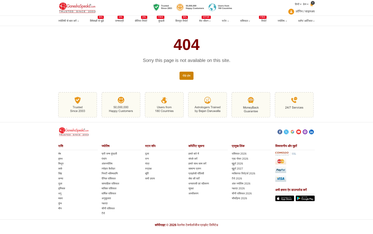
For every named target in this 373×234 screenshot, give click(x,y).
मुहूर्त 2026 (237, 163)
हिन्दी (297, 4)
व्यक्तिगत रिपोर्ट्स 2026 (243, 173)
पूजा (147, 153)
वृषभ (60, 158)
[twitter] (286, 132)
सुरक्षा (191, 188)
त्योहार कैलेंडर (108, 168)
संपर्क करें (192, 158)
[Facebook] (279, 132)
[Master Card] (295, 162)
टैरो (103, 213)
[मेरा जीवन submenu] (210, 21)
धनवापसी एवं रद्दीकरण (198, 183)
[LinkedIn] (311, 132)
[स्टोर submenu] (228, 21)
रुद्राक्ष (148, 168)
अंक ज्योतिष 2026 (241, 183)
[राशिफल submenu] (249, 21)
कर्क (60, 168)
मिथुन (61, 163)
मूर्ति (147, 173)
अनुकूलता (106, 198)
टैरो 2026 (237, 178)
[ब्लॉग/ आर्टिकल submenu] (314, 21)
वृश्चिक (61, 188)
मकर (60, 198)
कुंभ (60, 203)
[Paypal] (295, 170)
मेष (59, 153)
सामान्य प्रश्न (194, 168)
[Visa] (295, 179)
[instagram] (305, 132)
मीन (60, 208)
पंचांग (104, 158)
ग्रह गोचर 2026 (240, 158)
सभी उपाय (150, 178)
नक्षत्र (105, 203)
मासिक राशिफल (109, 188)
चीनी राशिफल (108, 208)
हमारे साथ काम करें (197, 163)
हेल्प (304, 4)
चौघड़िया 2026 (239, 198)
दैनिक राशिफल (109, 178)
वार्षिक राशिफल (109, 193)
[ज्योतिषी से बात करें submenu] (78, 21)
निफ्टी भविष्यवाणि (110, 173)
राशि (60, 146)
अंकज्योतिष (107, 163)
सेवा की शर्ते (194, 178)
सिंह (60, 173)
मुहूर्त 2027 (237, 168)
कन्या (60, 178)
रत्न (147, 158)
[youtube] (298, 132)
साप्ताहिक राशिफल (110, 183)
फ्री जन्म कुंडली (109, 153)
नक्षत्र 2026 (238, 188)
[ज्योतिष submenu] (286, 21)
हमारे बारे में (193, 153)
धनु (59, 193)
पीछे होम (186, 75)
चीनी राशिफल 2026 (242, 193)
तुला (60, 183)
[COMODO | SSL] (295, 154)
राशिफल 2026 (239, 153)
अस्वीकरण (193, 193)
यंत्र (147, 163)
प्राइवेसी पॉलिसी (196, 173)
